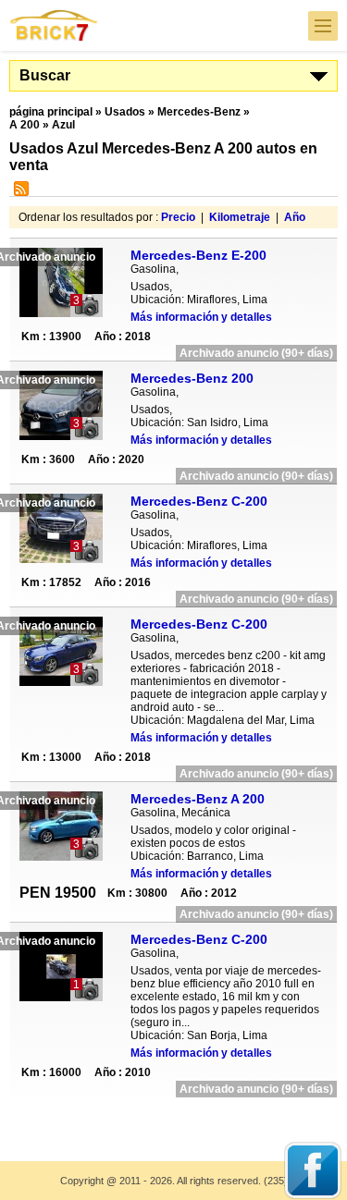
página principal (51, 111)
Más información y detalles (201, 317)
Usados (125, 111)
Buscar (44, 75)
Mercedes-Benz (199, 111)
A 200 (24, 124)
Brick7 (54, 25)
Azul (63, 124)
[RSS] (19, 192)
